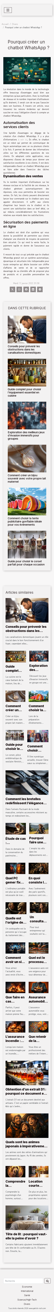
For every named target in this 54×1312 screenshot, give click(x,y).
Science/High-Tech (27, 1299)
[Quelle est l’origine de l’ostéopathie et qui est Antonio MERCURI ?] (16, 907)
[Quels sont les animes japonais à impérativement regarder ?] (27, 1125)
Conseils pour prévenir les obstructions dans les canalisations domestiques (24, 349)
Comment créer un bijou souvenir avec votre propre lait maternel (27, 478)
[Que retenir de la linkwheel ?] (38, 1026)
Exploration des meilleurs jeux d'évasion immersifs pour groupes (26, 435)
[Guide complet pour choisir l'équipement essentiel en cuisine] (27, 372)
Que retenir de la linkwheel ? (37, 1041)
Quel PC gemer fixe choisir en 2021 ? (14, 884)
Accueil (5, 24)
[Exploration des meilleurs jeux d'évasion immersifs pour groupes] (27, 415)
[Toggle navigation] (8, 10)
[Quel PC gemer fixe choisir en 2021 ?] (15, 868)
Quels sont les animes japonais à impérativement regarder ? (26, 1146)
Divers (15, 24)
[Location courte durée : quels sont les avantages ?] (38, 1171)
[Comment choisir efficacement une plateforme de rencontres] (37, 735)
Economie (27, 1286)
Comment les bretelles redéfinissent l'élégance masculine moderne (24, 803)
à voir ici (22, 139)
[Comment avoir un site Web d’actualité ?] (15, 947)
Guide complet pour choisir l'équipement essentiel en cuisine (24, 392)
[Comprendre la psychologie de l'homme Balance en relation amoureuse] (15, 1171)
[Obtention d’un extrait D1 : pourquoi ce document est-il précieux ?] (27, 1072)
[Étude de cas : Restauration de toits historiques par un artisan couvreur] (16, 828)
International (27, 1291)
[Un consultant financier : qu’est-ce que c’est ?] (39, 907)
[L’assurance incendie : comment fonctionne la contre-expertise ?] (15, 1026)
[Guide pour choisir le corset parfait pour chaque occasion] (27, 544)
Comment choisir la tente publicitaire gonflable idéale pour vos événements (25, 521)
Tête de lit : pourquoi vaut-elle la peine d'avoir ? (26, 1236)
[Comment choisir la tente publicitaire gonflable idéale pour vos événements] (27, 501)
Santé (27, 1295)
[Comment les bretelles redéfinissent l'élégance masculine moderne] (27, 782)
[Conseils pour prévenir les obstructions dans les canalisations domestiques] (27, 329)
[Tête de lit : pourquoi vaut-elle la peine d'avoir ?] (27, 1217)
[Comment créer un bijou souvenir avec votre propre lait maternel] (27, 458)
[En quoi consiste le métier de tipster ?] (38, 868)
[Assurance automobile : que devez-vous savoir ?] (38, 987)
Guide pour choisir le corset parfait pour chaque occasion (26, 563)
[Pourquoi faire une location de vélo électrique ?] (38, 828)
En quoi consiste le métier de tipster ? (37, 884)
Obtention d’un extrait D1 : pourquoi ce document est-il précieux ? (27, 1093)
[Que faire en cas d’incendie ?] (15, 987)
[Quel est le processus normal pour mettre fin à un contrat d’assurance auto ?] (38, 947)
